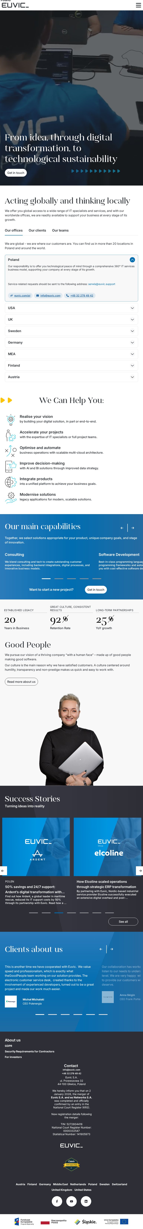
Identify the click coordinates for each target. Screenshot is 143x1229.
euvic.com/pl (22, 295)
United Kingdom (62, 1189)
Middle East (60, 1184)
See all (123, 921)
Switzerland (119, 1184)
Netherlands (78, 1184)
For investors (13, 1056)
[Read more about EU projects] (24, 1221)
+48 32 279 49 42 (81, 295)
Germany (45, 1184)
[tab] (14, 231)
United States (82, 1189)
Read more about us (21, 682)
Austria (20, 1184)
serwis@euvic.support (101, 284)
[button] (71, 260)
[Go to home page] (71, 1145)
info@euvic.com (50, 295)
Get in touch (15, 173)
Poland (92, 1184)
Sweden (104, 1184)
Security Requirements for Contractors (29, 1051)
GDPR (8, 1045)
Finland (32, 1184)
